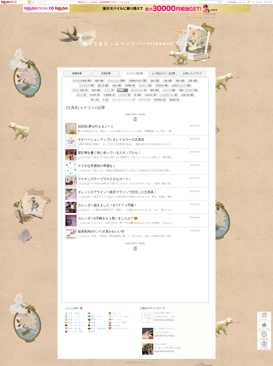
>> (235, 2)
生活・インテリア (38, 2)
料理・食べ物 (74, 328)
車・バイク (117, 319)
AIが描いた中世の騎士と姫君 (167, 348)
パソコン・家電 (119, 322)
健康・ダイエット (76, 322)
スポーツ (116, 313)
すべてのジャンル (120, 328)
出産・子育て (74, 313)
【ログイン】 (209, 17)
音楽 (93, 322)
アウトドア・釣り (120, 316)
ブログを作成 (256, 2)
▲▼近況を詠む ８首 (164, 316)
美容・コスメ (74, 319)
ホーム (61, 17)
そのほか (116, 325)
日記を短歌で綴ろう (163, 313)
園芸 (93, 331)
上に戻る (264, 348)
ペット (94, 313)
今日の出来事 (160, 344)
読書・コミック (98, 325)
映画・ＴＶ (96, 319)
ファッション (74, 316)
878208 (207, 14)
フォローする (264, 329)
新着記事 (264, 339)
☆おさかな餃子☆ (162, 332)
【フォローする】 (194, 17)
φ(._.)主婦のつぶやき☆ (165, 328)
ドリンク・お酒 (75, 331)
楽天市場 (268, 2)
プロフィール (78, 17)
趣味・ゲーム (97, 316)
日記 (68, 17)
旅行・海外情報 (98, 328)
